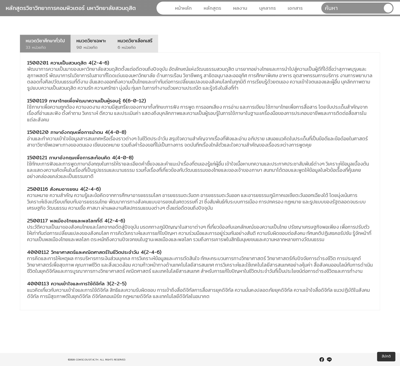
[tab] (45, 44)
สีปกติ (386, 356)
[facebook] (322, 359)
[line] (329, 359)
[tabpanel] (200, 181)
